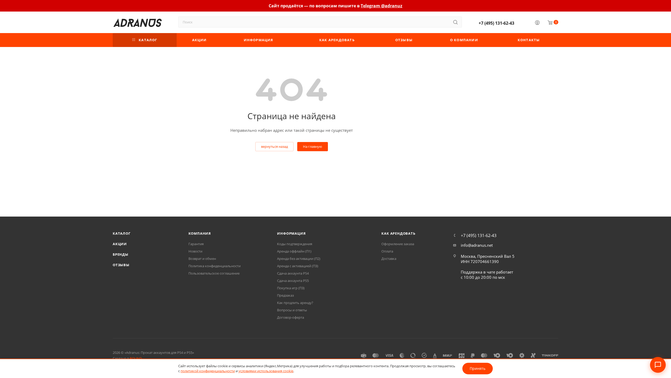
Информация (291, 233)
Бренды (120, 254)
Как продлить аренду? (295, 302)
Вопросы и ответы (292, 310)
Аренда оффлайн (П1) (294, 251)
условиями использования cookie (266, 371)
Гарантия (196, 244)
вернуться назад (274, 146)
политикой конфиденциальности (208, 371)
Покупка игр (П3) (291, 288)
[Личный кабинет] (537, 23)
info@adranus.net (477, 245)
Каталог (122, 233)
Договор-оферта (290, 317)
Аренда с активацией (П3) (297, 266)
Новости (195, 251)
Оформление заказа (397, 244)
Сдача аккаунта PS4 (293, 273)
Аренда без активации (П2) (298, 258)
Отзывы (121, 264)
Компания (199, 233)
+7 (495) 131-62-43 (496, 23)
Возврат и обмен (202, 258)
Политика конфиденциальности (214, 266)
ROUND (136, 358)
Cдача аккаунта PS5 (293, 280)
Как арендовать (398, 233)
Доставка (388, 258)
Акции (120, 244)
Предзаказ (285, 295)
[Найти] (455, 22)
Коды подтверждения (294, 244)
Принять (477, 368)
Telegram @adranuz (381, 6)
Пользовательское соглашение (214, 273)
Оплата (387, 251)
